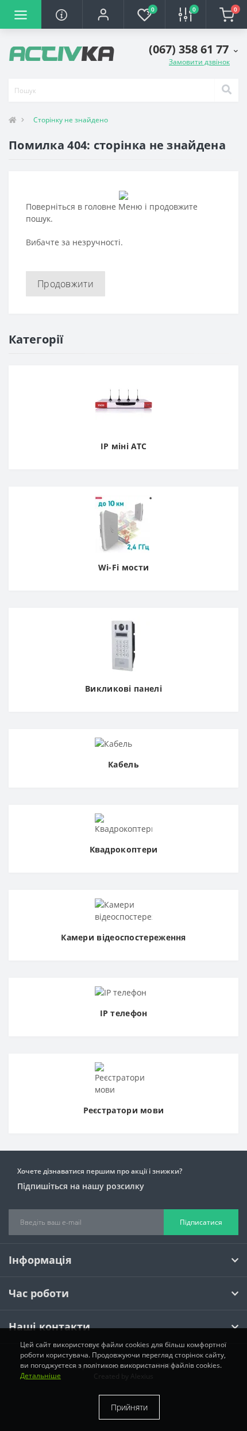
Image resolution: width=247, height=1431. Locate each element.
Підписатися (201, 1222)
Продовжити (65, 283)
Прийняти (129, 1407)
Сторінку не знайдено (70, 120)
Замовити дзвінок (199, 62)
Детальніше (40, 1375)
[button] (103, 14)
